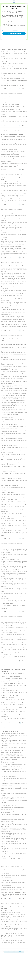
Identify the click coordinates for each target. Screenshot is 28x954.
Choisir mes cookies (14, 30)
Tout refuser (14, 36)
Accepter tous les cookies (14, 33)
